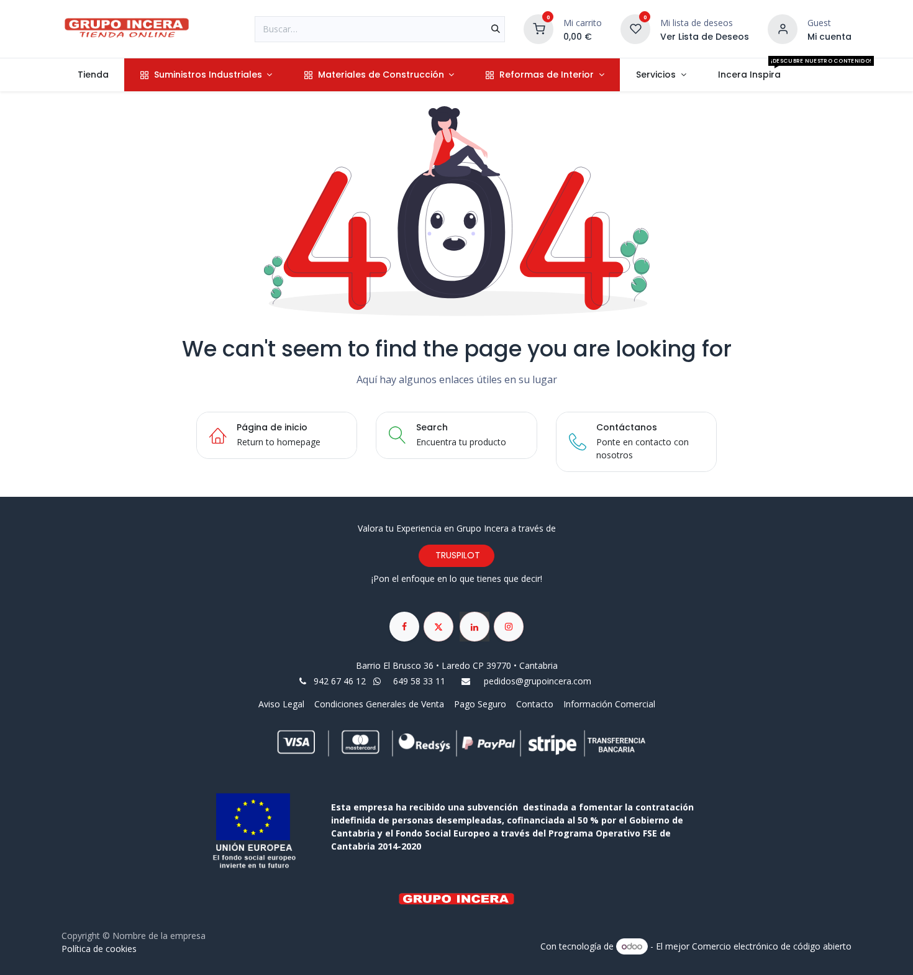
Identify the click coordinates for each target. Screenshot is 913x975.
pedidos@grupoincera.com (537, 681)
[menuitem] (92, 74)
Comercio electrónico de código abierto (772, 946)
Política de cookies (99, 949)
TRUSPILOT (456, 555)
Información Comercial (609, 704)
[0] (538, 28)
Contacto (534, 704)
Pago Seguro (480, 704)
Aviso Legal (282, 704)
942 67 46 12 (340, 681)
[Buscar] (495, 29)
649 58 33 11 (420, 681)
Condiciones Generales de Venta (379, 704)
